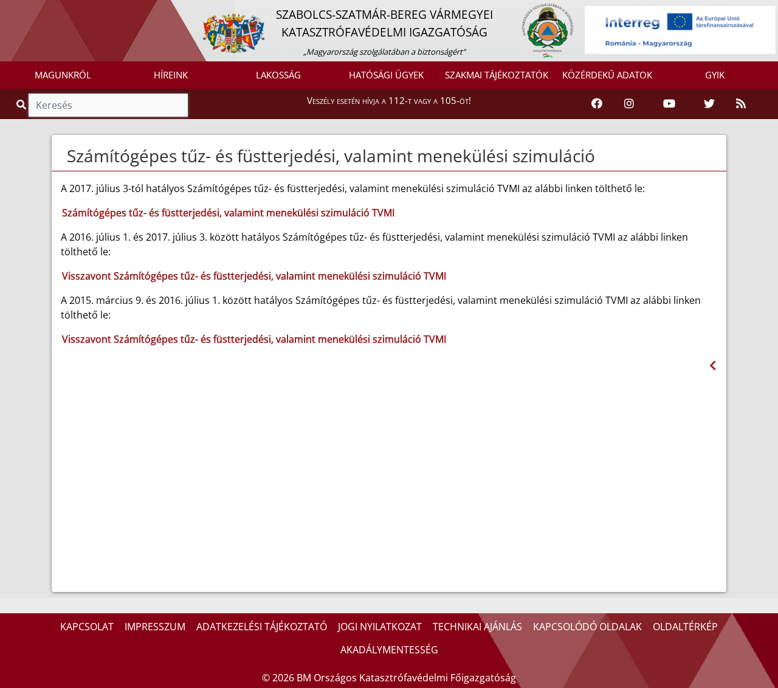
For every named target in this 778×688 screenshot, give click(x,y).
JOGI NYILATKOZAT (380, 626)
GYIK (715, 75)
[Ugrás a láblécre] (36, 10)
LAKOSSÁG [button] (278, 75)
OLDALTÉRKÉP (685, 626)
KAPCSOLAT (87, 626)
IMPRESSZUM (155, 626)
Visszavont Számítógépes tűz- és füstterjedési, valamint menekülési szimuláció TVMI (254, 276)
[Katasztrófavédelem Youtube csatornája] (669, 104)
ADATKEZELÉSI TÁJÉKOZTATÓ (261, 626)
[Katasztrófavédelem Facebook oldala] (597, 104)
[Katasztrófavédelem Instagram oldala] (629, 104)
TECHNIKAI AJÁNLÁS (477, 626)
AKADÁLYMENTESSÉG (389, 649)
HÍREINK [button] (171, 75)
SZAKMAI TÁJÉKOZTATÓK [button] (496, 75)
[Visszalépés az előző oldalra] (712, 365)
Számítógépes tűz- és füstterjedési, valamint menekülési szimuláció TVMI (228, 212)
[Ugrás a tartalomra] (22, 10)
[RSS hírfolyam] (741, 104)
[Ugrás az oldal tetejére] (65, 156)
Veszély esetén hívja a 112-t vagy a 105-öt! (389, 100)
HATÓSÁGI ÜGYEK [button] (386, 75)
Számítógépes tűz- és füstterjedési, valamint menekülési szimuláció (331, 155)
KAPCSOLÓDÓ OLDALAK (587, 626)
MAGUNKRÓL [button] (63, 75)
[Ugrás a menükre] (9, 10)
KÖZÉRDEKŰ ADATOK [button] (607, 75)
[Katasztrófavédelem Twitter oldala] (709, 104)
